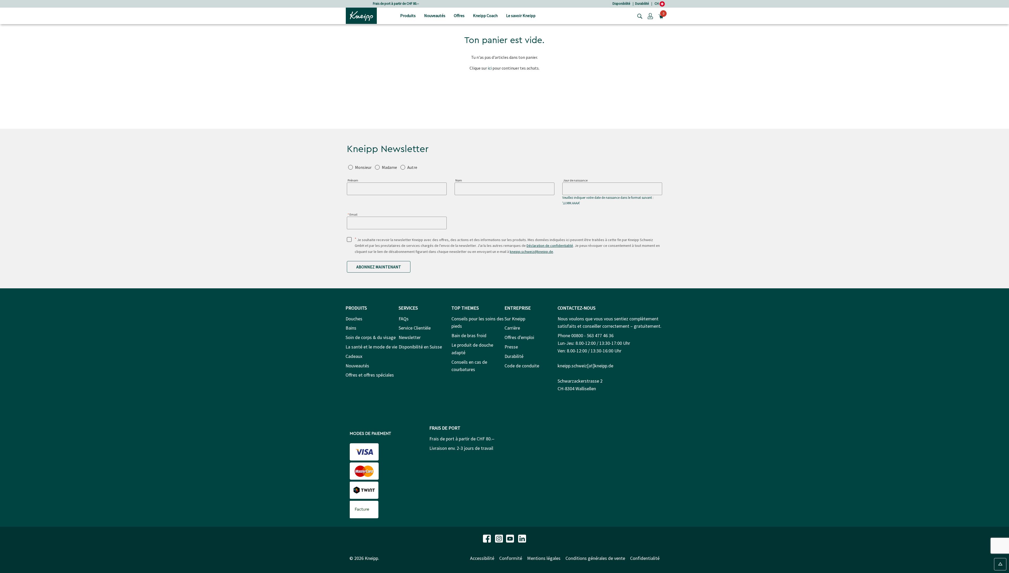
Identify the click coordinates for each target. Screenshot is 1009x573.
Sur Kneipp (514, 319)
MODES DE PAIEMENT (370, 433)
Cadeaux (354, 356)
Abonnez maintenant (378, 266)
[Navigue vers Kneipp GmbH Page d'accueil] (361, 15)
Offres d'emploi (519, 337)
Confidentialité (645, 558)
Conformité (510, 558)
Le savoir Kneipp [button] (521, 15)
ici (490, 68)
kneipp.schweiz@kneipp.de (531, 251)
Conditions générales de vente (595, 558)
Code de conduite (521, 366)
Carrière (512, 328)
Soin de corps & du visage (371, 337)
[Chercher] (638, 15)
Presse (511, 347)
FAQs (404, 319)
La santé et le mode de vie (371, 347)
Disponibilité (621, 3)
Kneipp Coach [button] (485, 15)
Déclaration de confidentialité (550, 245)
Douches (354, 319)
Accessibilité (482, 558)
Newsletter (410, 337)
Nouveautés (357, 366)
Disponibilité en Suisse (420, 347)
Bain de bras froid (468, 335)
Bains (351, 328)
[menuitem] (408, 16)
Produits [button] (408, 15)
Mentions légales (543, 558)
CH (657, 3)
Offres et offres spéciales (370, 375)
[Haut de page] (1000, 564)
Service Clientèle (415, 328)
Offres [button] (459, 15)
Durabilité (642, 3)
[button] (650, 15)
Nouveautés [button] (434, 15)
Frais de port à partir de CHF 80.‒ (396, 3)
